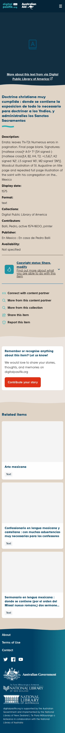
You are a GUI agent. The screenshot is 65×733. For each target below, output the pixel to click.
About (6, 635)
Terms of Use (11, 642)
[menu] (61, 6)
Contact (7, 650)
